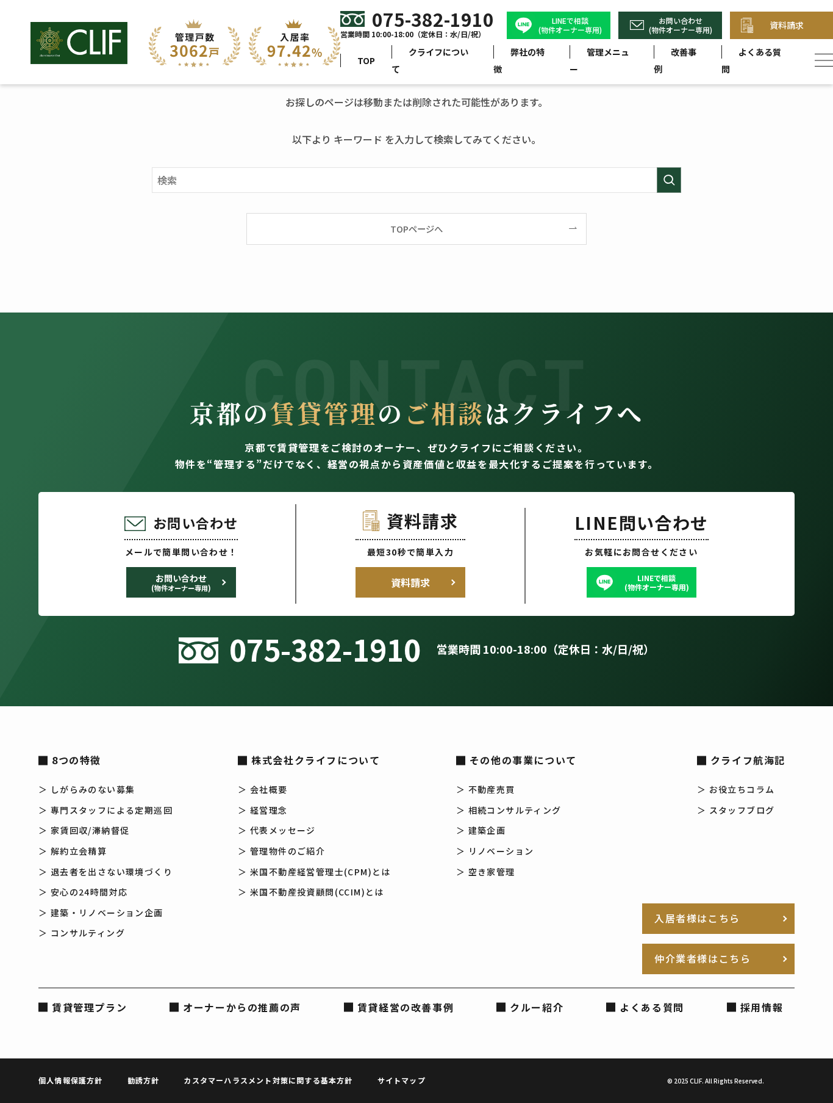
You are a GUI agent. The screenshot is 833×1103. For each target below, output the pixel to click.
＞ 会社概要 (262, 789)
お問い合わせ (181, 582)
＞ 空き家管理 (485, 872)
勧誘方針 (143, 1080)
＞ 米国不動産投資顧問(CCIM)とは (311, 892)
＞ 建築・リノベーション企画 (100, 912)
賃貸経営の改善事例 (405, 1007)
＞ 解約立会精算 (72, 851)
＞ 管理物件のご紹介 (281, 851)
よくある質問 (652, 1007)
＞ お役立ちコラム (736, 789)
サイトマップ (401, 1080)
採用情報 (761, 1007)
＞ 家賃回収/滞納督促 (83, 830)
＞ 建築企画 (481, 830)
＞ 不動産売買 (485, 789)
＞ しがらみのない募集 (86, 789)
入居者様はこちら (697, 918)
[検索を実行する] (669, 180)
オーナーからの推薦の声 (242, 1007)
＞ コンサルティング (81, 933)
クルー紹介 (536, 1007)
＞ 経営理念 (262, 810)
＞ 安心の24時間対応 (82, 892)
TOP (366, 60)
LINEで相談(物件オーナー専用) (570, 25)
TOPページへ (416, 228)
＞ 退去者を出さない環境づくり (105, 872)
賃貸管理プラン (89, 1007)
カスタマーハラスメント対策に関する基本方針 (268, 1080)
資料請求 (410, 582)
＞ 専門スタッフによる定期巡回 (105, 810)
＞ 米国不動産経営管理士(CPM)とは (314, 872)
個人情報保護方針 (70, 1080)
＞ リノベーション (495, 851)
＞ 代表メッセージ (277, 830)
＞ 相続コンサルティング (509, 810)
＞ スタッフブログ (736, 810)
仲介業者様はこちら (702, 958)
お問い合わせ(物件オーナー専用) (680, 25)
